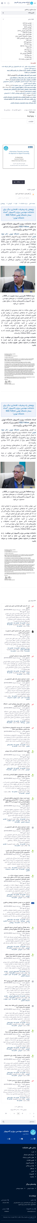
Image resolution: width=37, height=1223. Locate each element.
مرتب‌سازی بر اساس (30, 10)
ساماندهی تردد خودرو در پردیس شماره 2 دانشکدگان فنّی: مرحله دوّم (18, 1081)
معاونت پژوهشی (19, 1188)
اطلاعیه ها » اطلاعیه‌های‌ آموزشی (17, 972)
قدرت (32, 1152)
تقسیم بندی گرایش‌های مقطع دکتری (27, 75)
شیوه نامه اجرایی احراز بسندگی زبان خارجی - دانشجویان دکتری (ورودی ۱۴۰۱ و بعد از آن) (17, 851)
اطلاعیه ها (22, 623)
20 (18, 1113)
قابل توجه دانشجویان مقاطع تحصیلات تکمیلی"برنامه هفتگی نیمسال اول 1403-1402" (17, 1031)
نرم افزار (32, 1168)
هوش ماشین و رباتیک (28, 1157)
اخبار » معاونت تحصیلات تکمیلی (18, 698)
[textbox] (16, 194)
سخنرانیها (23, 648)
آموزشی (15, 770)
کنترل (32, 1171)
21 (14, 1113)
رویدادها (23, 723)
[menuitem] (32, 204)
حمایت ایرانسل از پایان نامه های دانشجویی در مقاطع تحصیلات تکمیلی (17, 680)
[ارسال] (3, 1121)
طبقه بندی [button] (31, 19)
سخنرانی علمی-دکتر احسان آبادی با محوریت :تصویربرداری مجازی (17, 632)
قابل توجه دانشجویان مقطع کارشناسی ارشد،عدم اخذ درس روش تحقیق (17, 776)
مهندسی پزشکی (30, 1166)
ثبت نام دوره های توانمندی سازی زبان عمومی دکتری (17, 607)
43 (5, 1113)
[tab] (18, 19)
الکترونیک (31, 1174)
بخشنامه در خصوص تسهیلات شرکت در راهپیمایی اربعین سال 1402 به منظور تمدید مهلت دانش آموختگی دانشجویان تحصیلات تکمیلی (16, 877)
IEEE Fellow (24, 226)
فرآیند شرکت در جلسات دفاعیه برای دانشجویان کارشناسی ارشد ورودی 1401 (17, 1056)
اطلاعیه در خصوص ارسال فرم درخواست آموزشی (23, 80)
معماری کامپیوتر (30, 1163)
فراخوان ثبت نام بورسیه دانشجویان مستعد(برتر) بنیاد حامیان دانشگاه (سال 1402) (16, 728)
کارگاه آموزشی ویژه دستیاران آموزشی (19, 656)
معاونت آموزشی (30, 1188)
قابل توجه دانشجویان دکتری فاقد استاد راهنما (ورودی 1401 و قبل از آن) (17, 1006)
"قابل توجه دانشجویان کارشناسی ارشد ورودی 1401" (17, 752)
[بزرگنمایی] (14, 182)
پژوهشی (11, 923)
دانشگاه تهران (14, 234)
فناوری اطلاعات (30, 1160)
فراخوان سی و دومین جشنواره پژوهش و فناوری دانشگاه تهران (16, 903)
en (5, 3)
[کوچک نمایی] (22, 182)
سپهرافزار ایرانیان (32, 1218)
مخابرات (32, 1177)
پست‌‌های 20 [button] (18, 1107)
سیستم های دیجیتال (29, 1155)
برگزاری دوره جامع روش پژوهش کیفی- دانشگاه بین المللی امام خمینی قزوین (16, 705)
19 (22, 1113)
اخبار (22, 698)
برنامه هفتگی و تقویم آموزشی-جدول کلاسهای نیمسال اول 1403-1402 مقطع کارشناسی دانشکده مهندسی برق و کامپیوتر (17, 929)
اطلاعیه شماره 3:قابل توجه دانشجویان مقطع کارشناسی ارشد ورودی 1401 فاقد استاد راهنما (18, 955)
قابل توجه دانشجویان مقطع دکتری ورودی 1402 (17, 981)
